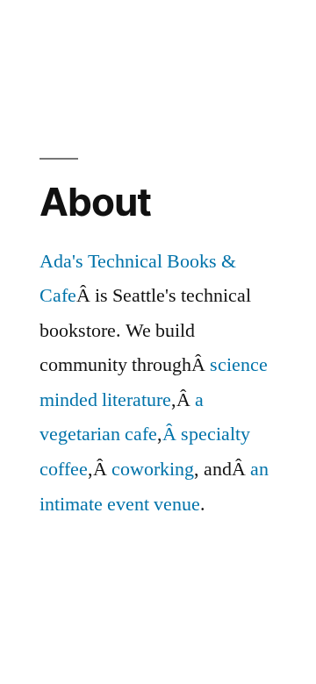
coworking (152, 469)
